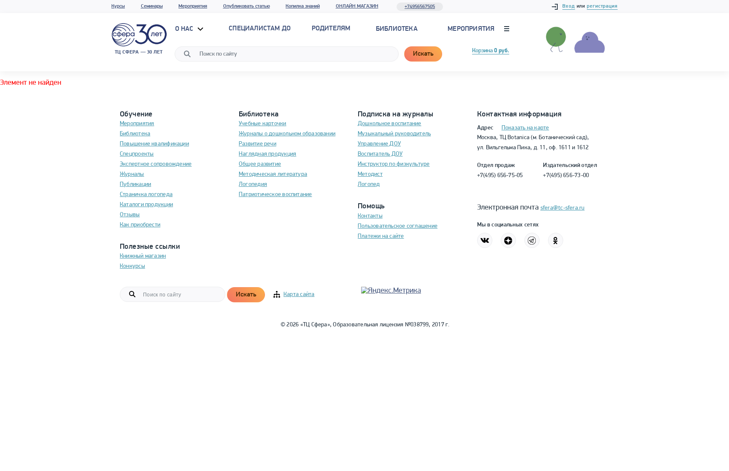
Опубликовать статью (246, 6)
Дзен (508, 240)
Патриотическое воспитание (275, 194)
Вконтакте (484, 240)
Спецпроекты (137, 154)
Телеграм (532, 240)
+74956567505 (420, 6)
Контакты (370, 216)
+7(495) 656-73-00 (566, 175)
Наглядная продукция (267, 154)
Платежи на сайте (381, 236)
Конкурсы (132, 266)
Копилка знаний (303, 6)
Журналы (132, 174)
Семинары (152, 6)
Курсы (118, 6)
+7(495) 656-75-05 (500, 175)
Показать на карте (525, 128)
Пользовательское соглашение (397, 226)
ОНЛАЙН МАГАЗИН (357, 6)
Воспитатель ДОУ (380, 154)
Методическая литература (273, 174)
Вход (568, 6)
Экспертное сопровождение (156, 164)
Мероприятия (192, 6)
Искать (423, 54)
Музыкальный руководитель (394, 134)
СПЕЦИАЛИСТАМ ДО (260, 28)
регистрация (602, 6)
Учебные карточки (262, 124)
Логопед (369, 184)
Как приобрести (140, 225)
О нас (185, 29)
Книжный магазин (143, 256)
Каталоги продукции (146, 205)
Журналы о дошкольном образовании (287, 134)
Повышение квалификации (154, 144)
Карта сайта (299, 294)
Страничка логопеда (146, 194)
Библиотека (397, 29)
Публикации (135, 184)
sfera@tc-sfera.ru (562, 208)
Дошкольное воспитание (389, 124)
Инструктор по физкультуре (394, 164)
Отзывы (130, 215)
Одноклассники (555, 240)
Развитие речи (257, 144)
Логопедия (253, 184)
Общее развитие (260, 164)
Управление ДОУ (379, 144)
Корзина (490, 51)
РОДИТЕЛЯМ (331, 28)
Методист (370, 174)
